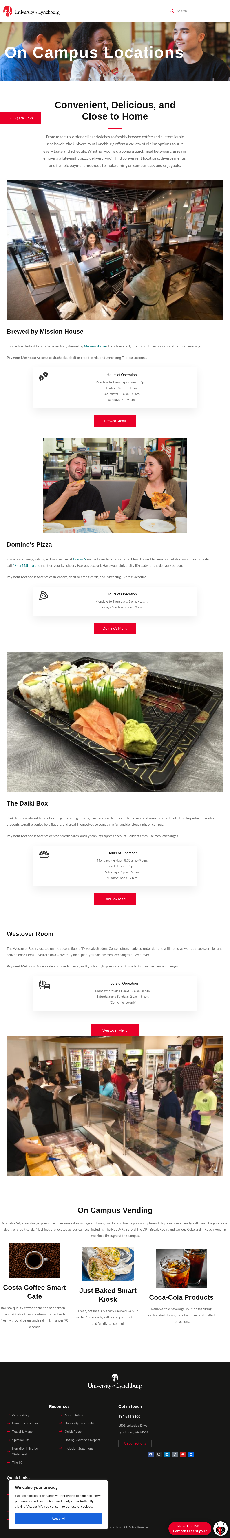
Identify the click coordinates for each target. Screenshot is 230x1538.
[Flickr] (191, 1454)
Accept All (58, 1518)
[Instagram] (159, 1454)
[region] (58, 1504)
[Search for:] (192, 11)
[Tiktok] (175, 1454)
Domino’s (79, 559)
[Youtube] (183, 1454)
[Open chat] (220, 1528)
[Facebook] (151, 1454)
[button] (115, 421)
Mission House (95, 346)
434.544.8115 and (26, 565)
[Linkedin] (167, 1454)
